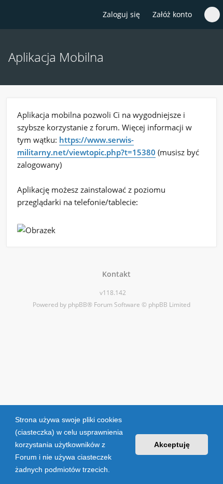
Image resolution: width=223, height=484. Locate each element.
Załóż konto (172, 14)
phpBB (77, 304)
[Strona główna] (14, 15)
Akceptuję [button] (172, 444)
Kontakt (114, 274)
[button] (113, 470)
